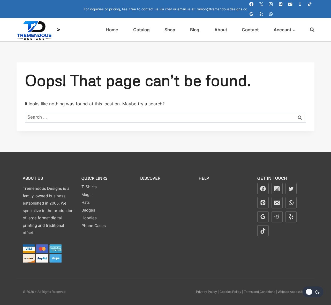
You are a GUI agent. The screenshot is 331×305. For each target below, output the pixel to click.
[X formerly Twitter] (291, 188)
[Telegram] (277, 217)
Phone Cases (93, 225)
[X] (261, 4)
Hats (85, 202)
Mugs (86, 194)
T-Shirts (89, 186)
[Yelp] (261, 14)
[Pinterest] (280, 4)
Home (112, 29)
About (220, 29)
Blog (194, 29)
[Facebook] (251, 4)
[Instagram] (271, 4)
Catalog (141, 29)
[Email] (290, 4)
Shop (169, 29)
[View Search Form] (309, 29)
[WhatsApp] (271, 14)
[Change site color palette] (313, 291)
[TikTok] (309, 4)
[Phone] (300, 4)
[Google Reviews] (251, 14)
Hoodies (89, 217)
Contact (250, 29)
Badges (88, 210)
